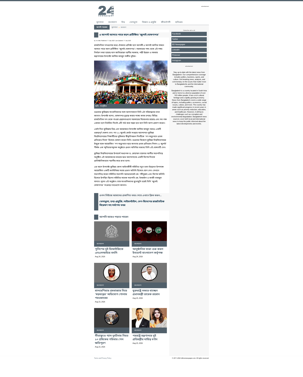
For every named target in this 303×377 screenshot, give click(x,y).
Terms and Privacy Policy (102, 358)
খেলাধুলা (133, 22)
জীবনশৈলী (165, 22)
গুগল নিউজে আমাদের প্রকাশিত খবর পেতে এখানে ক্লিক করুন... (130, 195)
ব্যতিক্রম (179, 22)
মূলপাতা (100, 22)
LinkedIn (176, 50)
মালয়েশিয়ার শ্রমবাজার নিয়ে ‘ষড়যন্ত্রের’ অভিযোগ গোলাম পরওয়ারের (111, 294)
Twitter (175, 39)
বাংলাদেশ (112, 22)
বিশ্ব (123, 22)
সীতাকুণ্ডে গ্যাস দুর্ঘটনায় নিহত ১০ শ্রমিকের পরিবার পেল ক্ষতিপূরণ (111, 339)
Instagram (176, 60)
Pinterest (176, 55)
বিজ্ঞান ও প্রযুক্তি (149, 22)
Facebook (176, 34)
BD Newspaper (178, 44)
